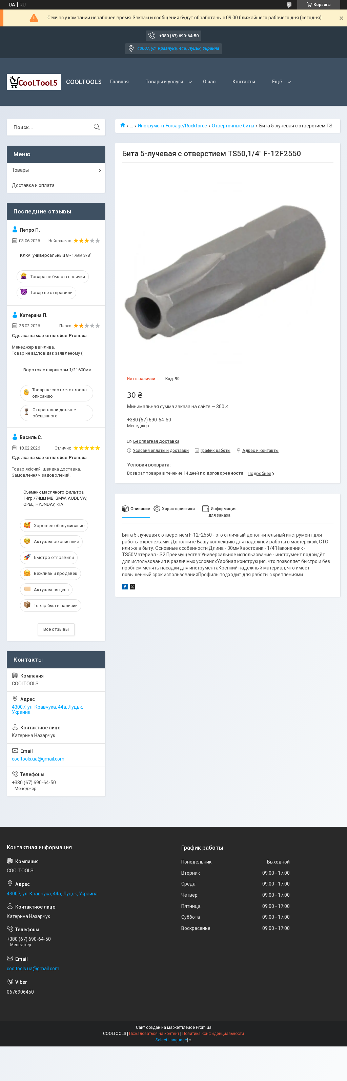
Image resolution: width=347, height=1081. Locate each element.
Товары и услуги (164, 81)
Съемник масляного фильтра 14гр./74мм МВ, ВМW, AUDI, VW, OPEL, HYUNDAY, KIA (55, 498)
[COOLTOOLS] (34, 82)
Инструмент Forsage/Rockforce (172, 125)
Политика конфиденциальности (213, 1033)
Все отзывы (56, 629)
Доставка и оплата (33, 185)
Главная (119, 81)
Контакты (243, 81)
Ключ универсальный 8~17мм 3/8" (55, 255)
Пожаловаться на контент (154, 1033)
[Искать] (97, 127)
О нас (209, 81)
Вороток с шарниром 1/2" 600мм (57, 369)
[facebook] (125, 587)
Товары (20, 170)
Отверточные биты (233, 125)
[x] (132, 587)
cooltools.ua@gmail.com (38, 759)
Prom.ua (203, 1027)
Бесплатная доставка (156, 441)
